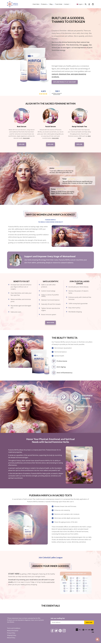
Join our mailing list (57, 618)
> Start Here (35, 4)
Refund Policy (11, 638)
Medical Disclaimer (12, 630)
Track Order (58, 4)
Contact (66, 4)
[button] (80, 4)
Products (45, 4)
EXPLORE (21, 144)
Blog (52, 4)
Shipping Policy (11, 635)
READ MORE (26, 138)
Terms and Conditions (13, 628)
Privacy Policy (11, 633)
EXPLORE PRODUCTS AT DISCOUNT (64, 82)
